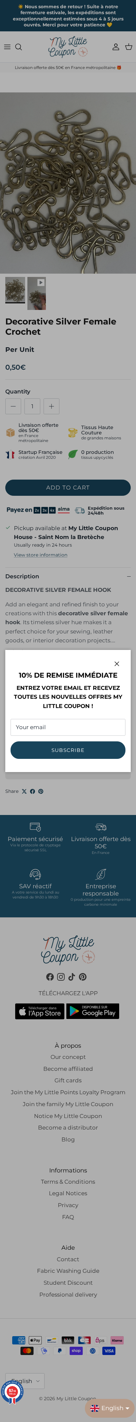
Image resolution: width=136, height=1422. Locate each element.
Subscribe (68, 750)
